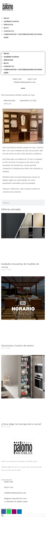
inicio (6, 18)
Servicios (8, 25)
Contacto (9, 31)
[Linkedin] (19, 511)
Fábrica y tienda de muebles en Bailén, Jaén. (19, 461)
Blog (6, 28)
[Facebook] (3, 511)
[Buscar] (42, 203)
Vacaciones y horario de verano (17, 345)
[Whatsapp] (9, 511)
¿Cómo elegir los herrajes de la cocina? (21, 424)
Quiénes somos (11, 21)
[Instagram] (14, 511)
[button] (23, 42)
